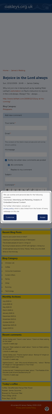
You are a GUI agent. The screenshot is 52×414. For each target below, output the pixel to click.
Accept (42, 217)
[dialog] (26, 207)
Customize (10, 217)
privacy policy (9, 208)
